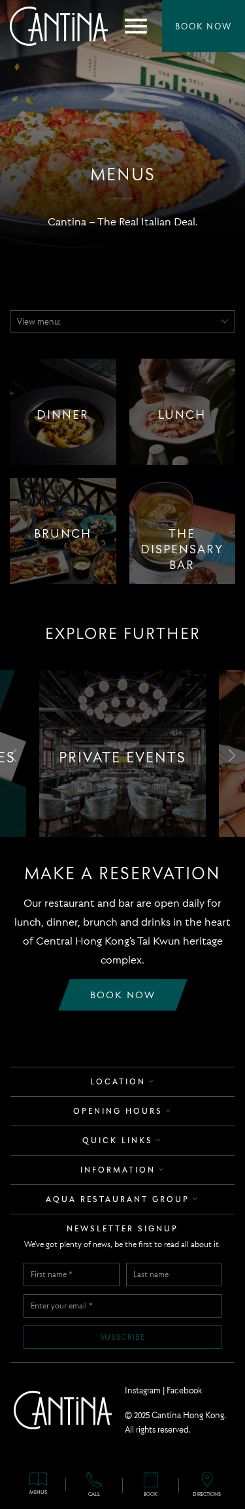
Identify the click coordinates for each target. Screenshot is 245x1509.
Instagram (143, 1390)
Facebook (184, 1390)
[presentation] (13, 753)
